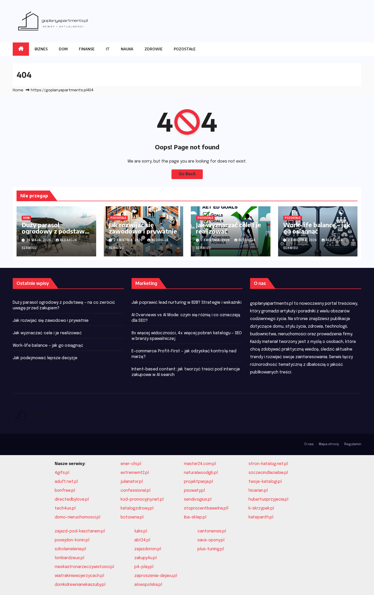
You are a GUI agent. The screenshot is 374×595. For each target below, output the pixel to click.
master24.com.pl (200, 464)
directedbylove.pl (72, 499)
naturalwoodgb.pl (201, 473)
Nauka (127, 49)
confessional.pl (135, 490)
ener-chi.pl (131, 464)
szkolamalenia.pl (70, 549)
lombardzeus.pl (69, 558)
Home (18, 90)
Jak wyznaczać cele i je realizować (228, 228)
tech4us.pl (65, 508)
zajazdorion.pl (147, 549)
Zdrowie (154, 49)
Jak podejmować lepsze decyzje (45, 358)
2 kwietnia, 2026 (129, 240)
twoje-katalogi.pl (265, 482)
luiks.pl (140, 531)
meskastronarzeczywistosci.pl (84, 567)
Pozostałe (185, 49)
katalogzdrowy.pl (137, 508)
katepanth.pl (261, 517)
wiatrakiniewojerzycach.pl (79, 576)
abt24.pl (142, 540)
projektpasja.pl (198, 482)
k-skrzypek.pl (261, 508)
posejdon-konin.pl (72, 540)
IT (108, 49)
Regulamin (352, 444)
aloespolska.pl (148, 585)
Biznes (41, 49)
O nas (309, 444)
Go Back (187, 174)
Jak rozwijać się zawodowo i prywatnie (143, 228)
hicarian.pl (258, 490)
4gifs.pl (62, 473)
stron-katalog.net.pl (268, 464)
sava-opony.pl (210, 540)
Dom (63, 49)
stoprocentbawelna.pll (206, 508)
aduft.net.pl (66, 482)
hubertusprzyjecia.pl (268, 499)
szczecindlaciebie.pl (268, 473)
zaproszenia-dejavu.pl (155, 576)
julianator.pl (132, 482)
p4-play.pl (143, 567)
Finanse (87, 49)
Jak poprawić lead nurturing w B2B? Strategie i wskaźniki (186, 302)
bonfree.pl (65, 490)
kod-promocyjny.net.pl (142, 499)
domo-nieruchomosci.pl (77, 517)
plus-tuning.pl (210, 549)
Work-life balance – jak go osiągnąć (316, 228)
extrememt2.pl (135, 473)
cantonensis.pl (211, 531)
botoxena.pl (132, 517)
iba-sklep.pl (195, 517)
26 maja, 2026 (39, 240)
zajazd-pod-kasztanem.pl (80, 531)
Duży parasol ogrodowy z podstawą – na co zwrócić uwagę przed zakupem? (55, 234)
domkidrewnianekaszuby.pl (80, 585)
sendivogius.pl (197, 499)
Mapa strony (329, 444)
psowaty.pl (194, 490)
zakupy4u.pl (145, 558)
